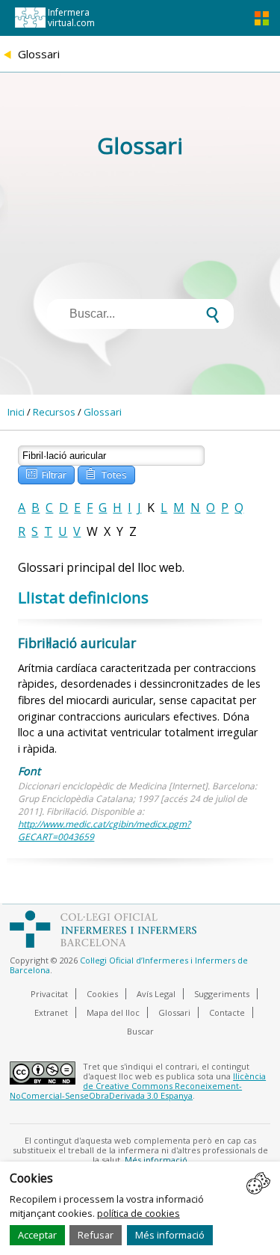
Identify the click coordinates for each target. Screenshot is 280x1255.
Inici (16, 412)
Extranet (51, 1012)
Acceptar (37, 1235)
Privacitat (49, 993)
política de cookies (138, 1213)
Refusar (95, 1235)
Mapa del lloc (113, 1012)
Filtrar (46, 473)
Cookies (102, 993)
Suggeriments (221, 993)
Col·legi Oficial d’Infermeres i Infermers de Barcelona (129, 965)
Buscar (140, 1031)
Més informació (170, 1235)
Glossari (103, 412)
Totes (106, 473)
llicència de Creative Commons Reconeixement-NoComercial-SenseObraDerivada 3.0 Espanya (138, 1085)
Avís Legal (156, 993)
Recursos (54, 412)
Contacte (227, 1012)
